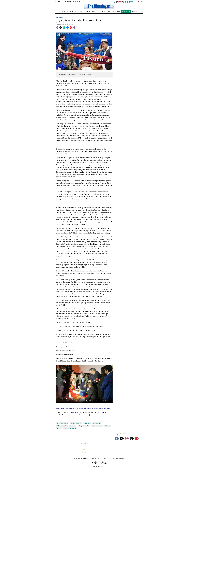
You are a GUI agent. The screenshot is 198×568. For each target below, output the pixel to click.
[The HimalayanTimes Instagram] (121, 1)
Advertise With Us (97, 458)
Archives (106, 458)
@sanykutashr (75, 412)
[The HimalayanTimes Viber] (127, 1)
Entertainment (59, 17)
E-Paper (121, 458)
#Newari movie (97, 426)
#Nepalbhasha (62, 426)
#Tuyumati (97, 423)
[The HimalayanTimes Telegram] (132, 1)
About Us (77, 458)
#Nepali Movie (75, 423)
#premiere (87, 423)
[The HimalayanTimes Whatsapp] (125, 1)
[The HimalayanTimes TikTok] (123, 1)
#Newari (73, 426)
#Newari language (70, 428)
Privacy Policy (85, 458)
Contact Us (114, 458)
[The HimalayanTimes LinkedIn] (130, 1)
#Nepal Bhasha (83, 426)
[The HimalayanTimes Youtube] (119, 1)
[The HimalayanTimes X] (117, 1)
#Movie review (62, 423)
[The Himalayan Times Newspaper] (99, 6)
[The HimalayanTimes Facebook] (114, 1)
